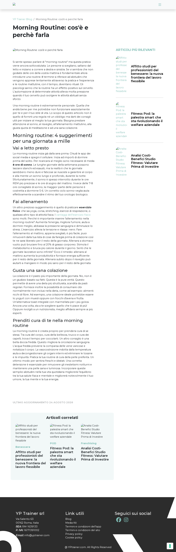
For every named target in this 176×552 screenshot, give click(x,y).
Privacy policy (73, 533)
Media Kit (71, 522)
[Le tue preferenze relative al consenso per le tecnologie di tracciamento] (170, 546)
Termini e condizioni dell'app (83, 526)
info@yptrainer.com (37, 535)
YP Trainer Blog (22, 19)
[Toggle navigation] (159, 4)
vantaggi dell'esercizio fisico (73, 214)
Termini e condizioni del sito (82, 530)
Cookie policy (73, 537)
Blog (68, 519)
